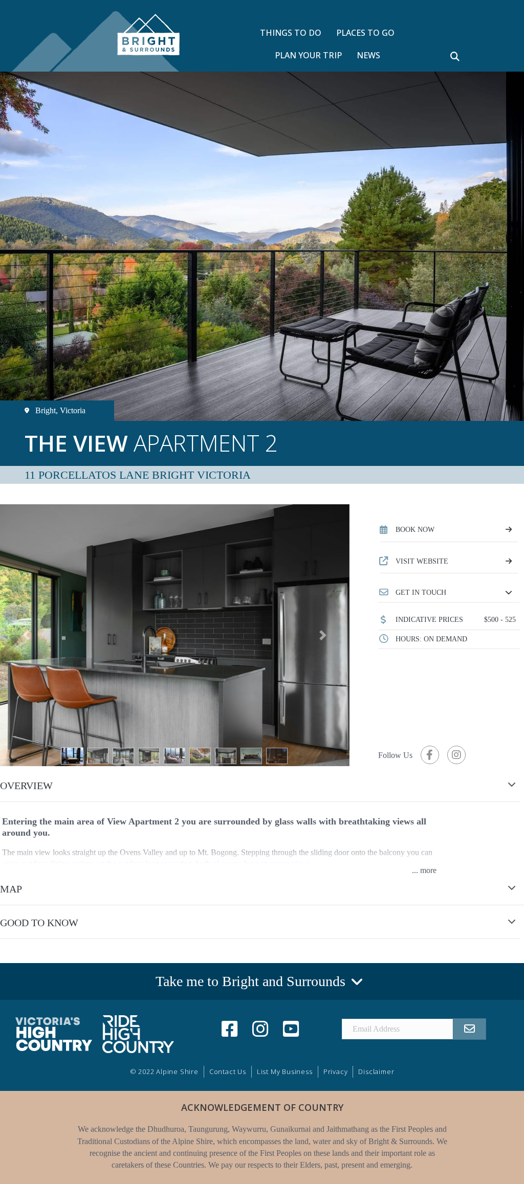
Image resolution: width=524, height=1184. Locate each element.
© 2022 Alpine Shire (164, 1071)
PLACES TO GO (365, 32)
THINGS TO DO (290, 32)
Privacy (335, 1071)
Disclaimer (376, 1071)
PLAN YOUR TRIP (308, 55)
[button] (449, 593)
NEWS (368, 55)
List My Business (285, 1071)
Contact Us (227, 1071)
